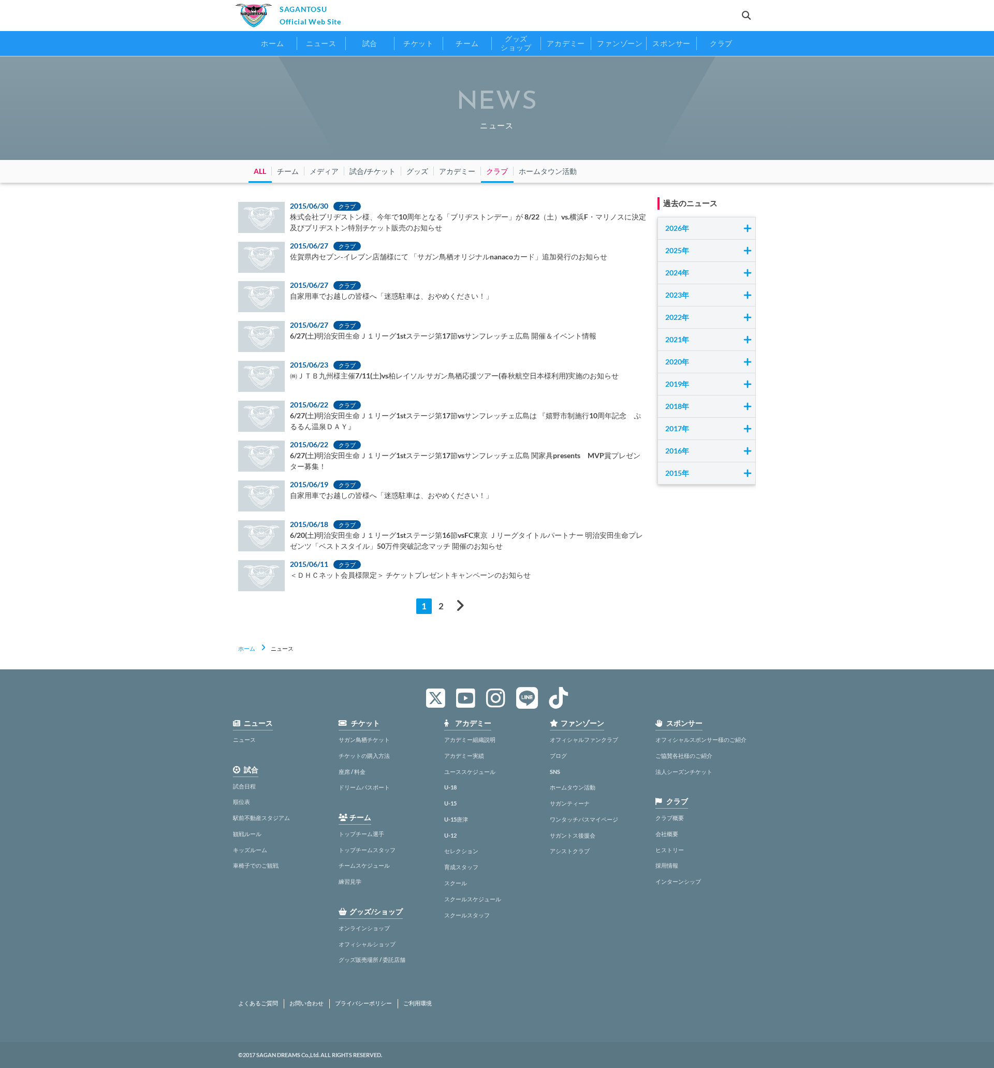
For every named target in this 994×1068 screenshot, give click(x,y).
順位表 (241, 801)
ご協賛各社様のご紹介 (683, 755)
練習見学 (350, 881)
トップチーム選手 (361, 833)
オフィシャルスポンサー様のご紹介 (701, 739)
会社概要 (666, 833)
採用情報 (666, 865)
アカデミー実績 (464, 755)
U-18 (450, 787)
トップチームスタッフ (367, 849)
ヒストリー (669, 849)
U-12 (450, 835)
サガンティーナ (570, 803)
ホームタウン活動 (572, 787)
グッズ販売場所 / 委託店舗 (372, 959)
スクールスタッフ (467, 915)
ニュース (244, 739)
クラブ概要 (669, 817)
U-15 (450, 803)
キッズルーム (250, 849)
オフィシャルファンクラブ (584, 739)
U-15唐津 (456, 819)
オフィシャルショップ (367, 944)
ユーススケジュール (469, 771)
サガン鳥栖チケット (364, 739)
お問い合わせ (306, 1003)
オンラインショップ (364, 928)
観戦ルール (247, 833)
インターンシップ (678, 881)
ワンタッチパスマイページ (584, 819)
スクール (455, 883)
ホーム (246, 648)
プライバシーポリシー (363, 1003)
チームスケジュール (364, 865)
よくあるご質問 (258, 1003)
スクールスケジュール (472, 899)
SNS (555, 771)
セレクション (461, 850)
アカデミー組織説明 (469, 739)
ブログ (558, 755)
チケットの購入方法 (364, 755)
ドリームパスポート (364, 787)
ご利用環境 (417, 1003)
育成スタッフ (461, 867)
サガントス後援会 (572, 835)
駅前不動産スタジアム (261, 817)
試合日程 (244, 786)
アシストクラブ (570, 850)
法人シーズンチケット (683, 771)
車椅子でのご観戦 (256, 865)
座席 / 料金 (352, 771)
